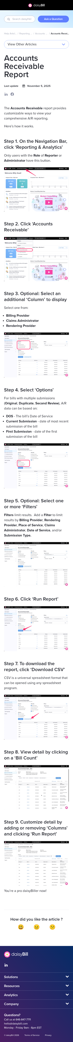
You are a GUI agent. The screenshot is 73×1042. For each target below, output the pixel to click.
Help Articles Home (10, 33)
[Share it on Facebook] (12, 94)
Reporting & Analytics (26, 33)
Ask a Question (53, 19)
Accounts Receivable (41, 33)
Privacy (48, 1035)
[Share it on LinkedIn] (6, 94)
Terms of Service (32, 1035)
